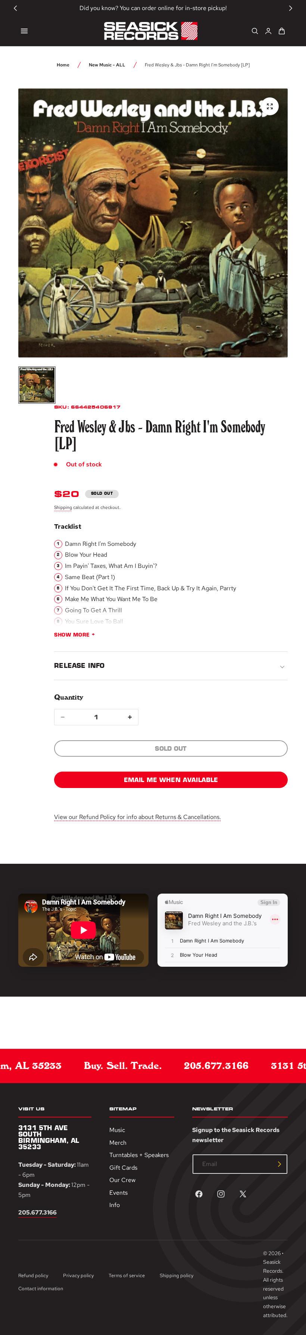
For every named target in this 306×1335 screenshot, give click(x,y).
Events (118, 1192)
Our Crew (122, 1180)
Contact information (40, 1288)
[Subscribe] (279, 1164)
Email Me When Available (171, 780)
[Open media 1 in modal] (270, 106)
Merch (118, 1142)
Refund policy (33, 1275)
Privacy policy (78, 1275)
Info (114, 1205)
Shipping (63, 507)
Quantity (68, 697)
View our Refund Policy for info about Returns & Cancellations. (137, 817)
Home (63, 65)
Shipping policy (176, 1275)
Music (117, 1130)
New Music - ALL (107, 65)
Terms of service (127, 1275)
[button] (24, 31)
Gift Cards (123, 1167)
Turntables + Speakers (139, 1155)
